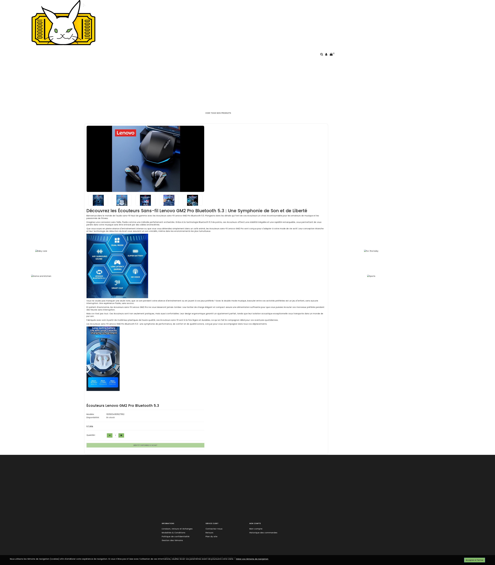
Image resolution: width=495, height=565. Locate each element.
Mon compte (255, 529)
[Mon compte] (326, 54)
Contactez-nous (214, 529)
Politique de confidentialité (175, 536)
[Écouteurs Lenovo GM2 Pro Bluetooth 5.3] (145, 159)
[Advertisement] (211, 81)
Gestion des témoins (172, 540)
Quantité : (91, 435)
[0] (331, 54)
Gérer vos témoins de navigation (252, 559)
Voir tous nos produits (218, 113)
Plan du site (211, 536)
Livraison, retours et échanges (177, 529)
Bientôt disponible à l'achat (145, 445)
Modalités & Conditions (173, 532)
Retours (209, 532)
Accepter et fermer (474, 560)
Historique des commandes (263, 532)
